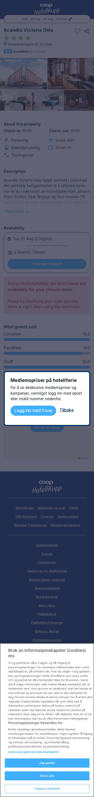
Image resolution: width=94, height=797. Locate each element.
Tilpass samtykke (47, 788)
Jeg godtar (47, 763)
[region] (47, 720)
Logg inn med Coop (33, 410)
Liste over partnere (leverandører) (33, 752)
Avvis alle (47, 775)
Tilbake (66, 410)
